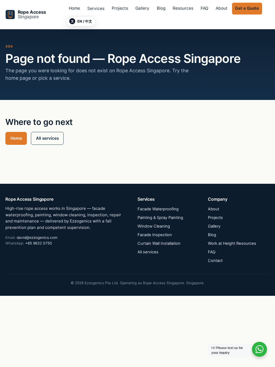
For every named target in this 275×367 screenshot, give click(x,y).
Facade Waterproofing (158, 209)
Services (95, 8)
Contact (215, 260)
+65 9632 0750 (38, 243)
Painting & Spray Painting (160, 217)
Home (74, 8)
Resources (183, 8)
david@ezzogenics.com (37, 237)
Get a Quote (247, 8)
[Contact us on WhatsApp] (259, 349)
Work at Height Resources (232, 243)
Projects (120, 8)
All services (47, 138)
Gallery (142, 8)
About (221, 8)
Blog (161, 8)
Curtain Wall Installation (159, 243)
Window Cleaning (154, 226)
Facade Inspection (155, 234)
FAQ (204, 8)
